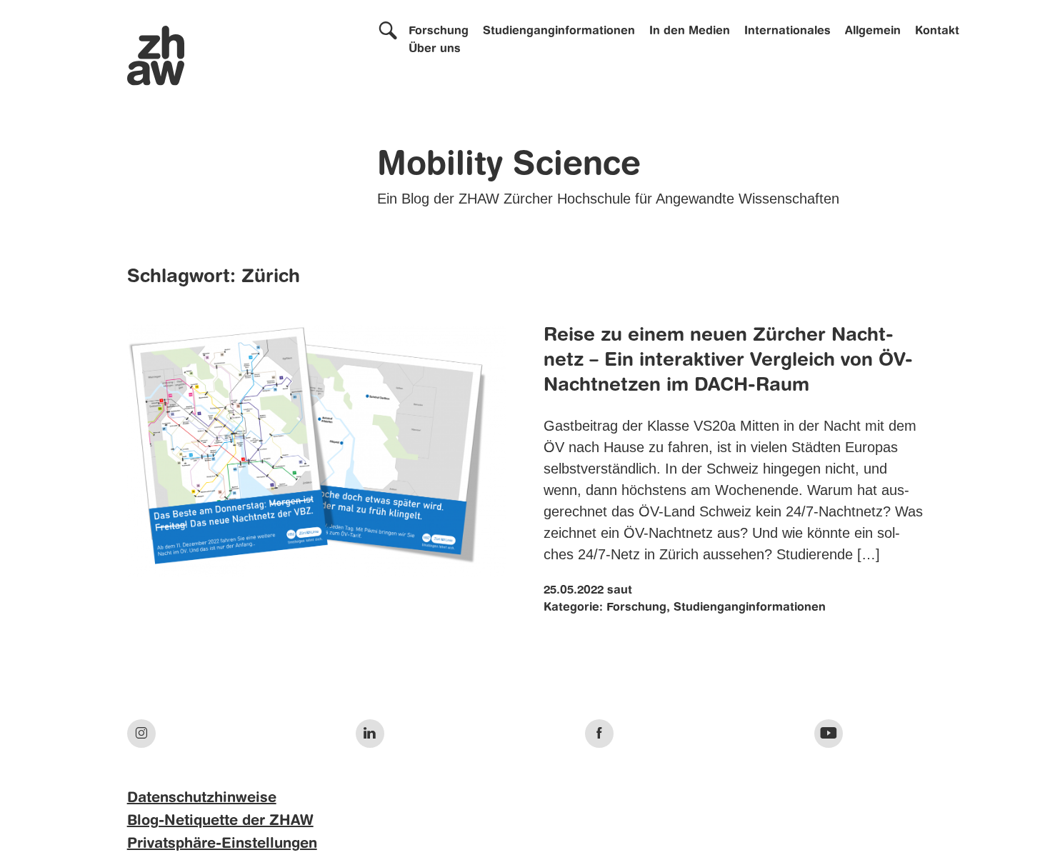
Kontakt (937, 31)
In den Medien (689, 31)
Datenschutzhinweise (201, 798)
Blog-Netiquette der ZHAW (220, 821)
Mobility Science (509, 165)
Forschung (439, 31)
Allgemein (873, 31)
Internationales (787, 31)
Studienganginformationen (559, 31)
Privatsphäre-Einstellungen (222, 844)
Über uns (435, 49)
